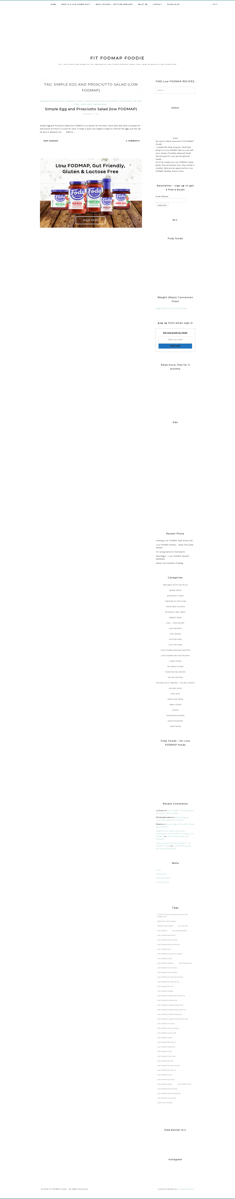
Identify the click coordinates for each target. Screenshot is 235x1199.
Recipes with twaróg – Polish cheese (175, 683)
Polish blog (173, 4)
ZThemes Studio (186, 1189)
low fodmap (162, 930)
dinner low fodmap (165, 926)
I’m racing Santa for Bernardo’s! (170, 552)
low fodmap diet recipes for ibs (170, 977)
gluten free (125, 101)
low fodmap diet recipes (167, 972)
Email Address (162, 196)
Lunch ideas (87, 104)
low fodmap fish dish (166, 1023)
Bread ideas (175, 590)
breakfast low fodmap (166, 921)
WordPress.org (162, 882)
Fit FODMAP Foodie (117, 58)
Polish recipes (175, 677)
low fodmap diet (185, 963)
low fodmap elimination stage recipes (172, 1019)
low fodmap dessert (165, 963)
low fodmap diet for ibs (167, 968)
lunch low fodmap (165, 1102)
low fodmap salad (164, 1075)
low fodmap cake (164, 949)
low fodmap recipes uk (166, 1070)
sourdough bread (175, 715)
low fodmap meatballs (166, 1042)
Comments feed (163, 878)
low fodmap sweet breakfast (169, 1093)
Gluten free (183, 926)
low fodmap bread (179, 930)
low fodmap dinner (165, 991)
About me (143, 4)
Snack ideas (175, 705)
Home (53, 4)
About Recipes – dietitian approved (114, 4)
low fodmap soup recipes (167, 1089)
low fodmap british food (167, 940)
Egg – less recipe (175, 623)
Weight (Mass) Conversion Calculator (171, 308)
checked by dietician (94, 101)
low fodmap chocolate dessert (170, 954)
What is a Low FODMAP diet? (75, 4)
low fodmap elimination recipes (170, 1005)
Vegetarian (175, 726)
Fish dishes (175, 634)
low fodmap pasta (164, 1051)
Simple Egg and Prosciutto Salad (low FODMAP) (91, 109)
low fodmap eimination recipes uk (171, 996)
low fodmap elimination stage (169, 1014)
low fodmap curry (164, 958)
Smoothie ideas (175, 699)
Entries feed (161, 874)
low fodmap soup (184, 1084)
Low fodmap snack (164, 1084)
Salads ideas (100, 104)
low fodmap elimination (167, 1000)
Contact (157, 4)
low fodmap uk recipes (166, 1098)
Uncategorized (175, 721)
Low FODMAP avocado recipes (175, 650)
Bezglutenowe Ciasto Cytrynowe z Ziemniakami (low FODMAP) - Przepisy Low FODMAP (175, 833)
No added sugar (175, 666)
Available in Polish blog (52, 101)
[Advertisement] (117, 29)
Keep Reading (51, 141)
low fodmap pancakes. (166, 1047)
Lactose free (175, 645)
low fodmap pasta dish (166, 1056)
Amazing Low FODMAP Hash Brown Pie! (174, 540)
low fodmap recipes (165, 1061)
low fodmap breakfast (166, 935)
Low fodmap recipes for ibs (168, 1065)
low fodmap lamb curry (167, 1033)
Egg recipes (112, 101)
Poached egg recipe (175, 672)
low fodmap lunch (165, 1037)
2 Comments (133, 141)
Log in (158, 870)
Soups (175, 710)
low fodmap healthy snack (168, 1028)
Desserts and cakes (175, 612)
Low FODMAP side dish (166, 1079)
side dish (175, 694)
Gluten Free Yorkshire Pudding (169, 563)
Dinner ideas (175, 617)
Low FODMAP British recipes (175, 656)
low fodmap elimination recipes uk (171, 1010)
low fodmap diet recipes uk (168, 982)
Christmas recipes (175, 607)
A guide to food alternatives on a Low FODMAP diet (172, 915)
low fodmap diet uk (165, 986)
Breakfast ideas (74, 101)
